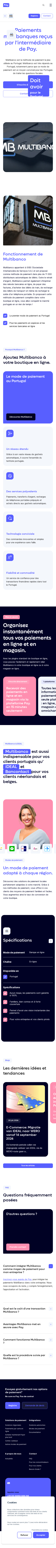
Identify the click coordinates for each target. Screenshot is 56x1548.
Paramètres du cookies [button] (40, 1530)
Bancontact (17, 771)
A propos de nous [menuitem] (13, 1454)
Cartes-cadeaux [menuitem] (11, 1441)
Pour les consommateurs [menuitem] (38, 1462)
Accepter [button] (40, 1535)
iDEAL (11, 766)
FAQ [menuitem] (30, 1459)
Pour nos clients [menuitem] (35, 1466)
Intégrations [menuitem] (35, 1420)
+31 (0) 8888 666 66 (18, 1496)
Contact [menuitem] (33, 1454)
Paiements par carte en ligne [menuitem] (14, 1430)
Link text (7, 678)
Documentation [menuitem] (35, 1432)
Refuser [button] (24, 1535)
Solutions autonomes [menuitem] (37, 1425)
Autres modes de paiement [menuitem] (15, 1444)
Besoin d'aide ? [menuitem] (35, 1469)
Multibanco (16, 751)
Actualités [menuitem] (9, 1459)
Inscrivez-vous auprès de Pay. (17, 1279)
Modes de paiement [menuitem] (37, 1429)
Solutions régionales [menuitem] (13, 1425)
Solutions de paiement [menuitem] (15, 1420)
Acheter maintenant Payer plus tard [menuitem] (15, 1436)
